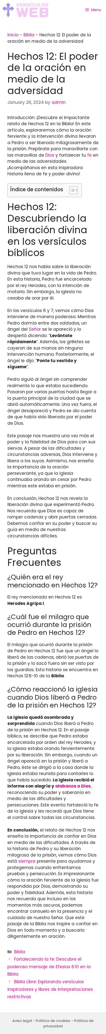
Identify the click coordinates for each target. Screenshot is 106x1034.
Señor (35, 329)
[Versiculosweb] (25, 10)
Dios (49, 155)
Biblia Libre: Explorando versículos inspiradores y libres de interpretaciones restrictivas (50, 989)
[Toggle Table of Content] (71, 190)
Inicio (12, 35)
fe (89, 155)
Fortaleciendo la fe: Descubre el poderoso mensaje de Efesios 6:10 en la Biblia (49, 966)
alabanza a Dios (73, 786)
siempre (26, 861)
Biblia (29, 35)
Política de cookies (53, 1020)
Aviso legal (22, 1020)
